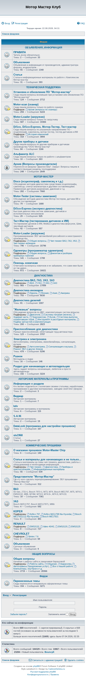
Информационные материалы (49, 469)
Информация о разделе (28, 383)
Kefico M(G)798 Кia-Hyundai (57, 514)
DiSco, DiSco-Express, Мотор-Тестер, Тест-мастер (44, 126)
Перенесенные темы (26, 580)
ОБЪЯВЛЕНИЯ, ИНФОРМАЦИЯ (43, 47)
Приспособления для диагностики (35, 329)
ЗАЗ (55, 283)
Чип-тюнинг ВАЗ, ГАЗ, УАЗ (63, 241)
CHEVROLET (21, 533)
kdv (15, 406)
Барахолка (66, 564)
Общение (52, 564)
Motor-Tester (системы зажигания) (34, 196)
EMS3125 (75, 526)
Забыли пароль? (18, 614)
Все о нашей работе (63, 566)
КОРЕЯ (17, 511)
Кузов (52, 317)
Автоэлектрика (37, 346)
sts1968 (18, 435)
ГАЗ (40, 283)
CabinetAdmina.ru (56, 669)
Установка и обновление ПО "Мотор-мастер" (42, 92)
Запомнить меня (57, 614)
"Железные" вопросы (27, 309)
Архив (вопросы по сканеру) (42, 109)
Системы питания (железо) (58, 314)
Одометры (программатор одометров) (38, 250)
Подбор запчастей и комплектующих (32, 322)
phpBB (36, 666)
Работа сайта (36, 564)
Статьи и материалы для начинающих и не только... (47, 459)
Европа (33, 293)
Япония (45, 293)
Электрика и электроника (29, 339)
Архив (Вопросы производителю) (35, 164)
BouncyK (49, 652)
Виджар (18, 396)
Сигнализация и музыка (61, 346)
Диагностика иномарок (28, 290)
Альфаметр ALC (23, 154)
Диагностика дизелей (27, 300)
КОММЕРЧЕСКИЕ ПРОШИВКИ (43, 445)
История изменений (38, 134)
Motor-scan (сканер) (25, 104)
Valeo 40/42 (48, 526)
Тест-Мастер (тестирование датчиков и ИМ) (41, 220)
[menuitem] (5, 23)
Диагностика (51, 467)
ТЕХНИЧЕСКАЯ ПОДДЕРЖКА (43, 87)
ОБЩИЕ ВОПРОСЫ (43, 554)
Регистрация (19, 595)
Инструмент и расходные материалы (57, 319)
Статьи (17, 74)
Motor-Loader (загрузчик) (29, 116)
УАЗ (47, 283)
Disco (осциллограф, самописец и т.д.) (38, 181)
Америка (65, 293)
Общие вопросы (38, 241)
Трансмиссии (39, 317)
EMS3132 (34, 526)
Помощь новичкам (25, 262)
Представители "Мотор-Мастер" (33, 476)
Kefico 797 (35, 514)
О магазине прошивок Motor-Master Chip (39, 450)
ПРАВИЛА (19, 52)
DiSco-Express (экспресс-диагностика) (37, 208)
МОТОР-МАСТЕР (43, 176)
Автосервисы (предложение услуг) (31, 566)
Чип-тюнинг (35, 467)
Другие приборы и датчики (30, 141)
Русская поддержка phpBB (43, 672)
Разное (17, 356)
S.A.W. (17, 416)
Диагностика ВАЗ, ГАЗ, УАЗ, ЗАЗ (33, 280)
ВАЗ (32, 283)
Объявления (21, 62)
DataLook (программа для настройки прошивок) (44, 426)
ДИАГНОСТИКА (43, 275)
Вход (6, 595)
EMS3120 (62, 526)
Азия (54, 293)
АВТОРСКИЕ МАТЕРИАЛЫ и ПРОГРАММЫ (43, 379)
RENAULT (19, 523)
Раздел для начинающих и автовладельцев (41, 366)
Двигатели (35, 314)
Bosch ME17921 (50, 516)
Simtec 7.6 (33, 536)
